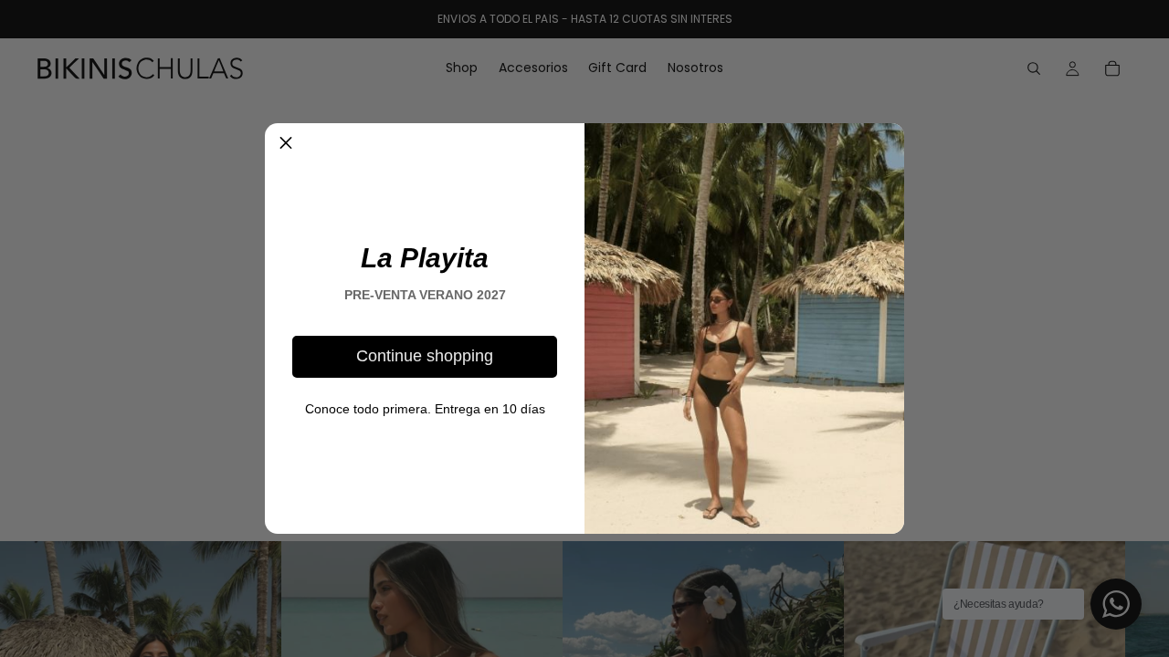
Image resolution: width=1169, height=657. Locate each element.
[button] (286, 144)
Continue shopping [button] (424, 356)
